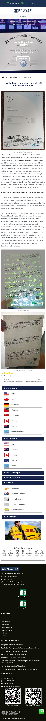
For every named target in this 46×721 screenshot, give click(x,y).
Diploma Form (23, 597)
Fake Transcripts (12, 472)
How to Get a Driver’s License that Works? (15, 651)
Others (14, 466)
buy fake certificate (25, 160)
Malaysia (14, 410)
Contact (3, 636)
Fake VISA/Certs (15, 77)
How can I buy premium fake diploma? (13, 666)
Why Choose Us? (17, 510)
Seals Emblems (17, 499)
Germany (15, 405)
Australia (14, 426)
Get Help (4, 633)
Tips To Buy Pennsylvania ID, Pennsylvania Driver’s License (20, 648)
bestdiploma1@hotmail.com (31, 4)
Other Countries (17, 432)
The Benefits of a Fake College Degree (13, 657)
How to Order (16, 488)
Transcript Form (23, 608)
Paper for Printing (18, 504)
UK (12, 399)
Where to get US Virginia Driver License (13, 654)
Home (6, 77)
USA (13, 394)
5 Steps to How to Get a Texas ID (12, 645)
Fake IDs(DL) (10, 438)
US (12, 444)
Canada (14, 421)
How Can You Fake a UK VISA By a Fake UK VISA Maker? (19, 669)
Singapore (15, 416)
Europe (14, 460)
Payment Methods (18, 494)
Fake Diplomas (11, 388)
